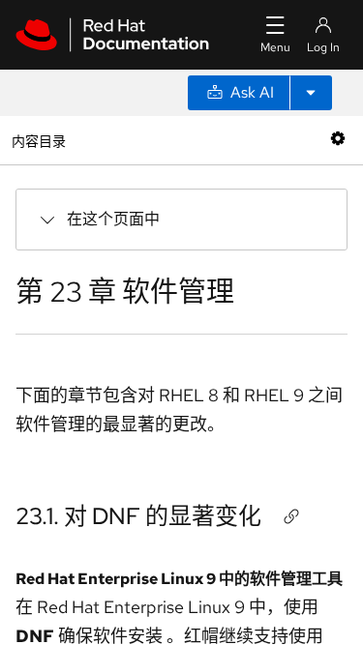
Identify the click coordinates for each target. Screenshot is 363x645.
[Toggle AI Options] (310, 92)
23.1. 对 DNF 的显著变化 (138, 516)
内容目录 (38, 140)
